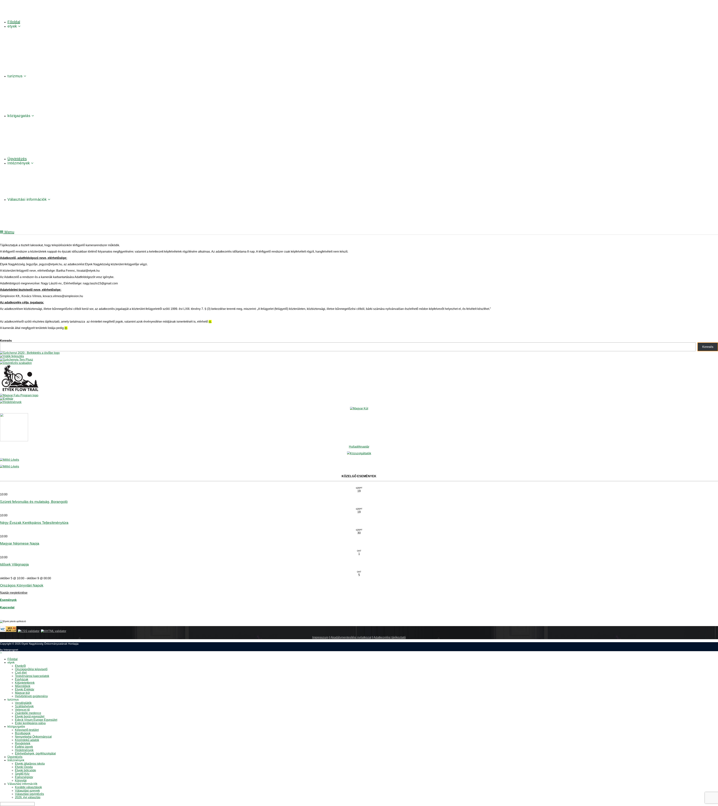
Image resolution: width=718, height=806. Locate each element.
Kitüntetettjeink (25, 682)
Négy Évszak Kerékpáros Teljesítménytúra (34, 523)
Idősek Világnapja (14, 564)
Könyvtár (21, 780)
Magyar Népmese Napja (19, 543)
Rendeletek (22, 743)
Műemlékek (22, 686)
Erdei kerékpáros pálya (30, 723)
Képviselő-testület (27, 729)
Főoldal (12, 659)
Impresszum (320, 637)
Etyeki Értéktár (24, 689)
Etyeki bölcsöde (25, 770)
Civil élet (21, 672)
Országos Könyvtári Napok (21, 585)
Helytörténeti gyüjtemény (31, 696)
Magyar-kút (22, 692)
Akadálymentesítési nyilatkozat (350, 637)
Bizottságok (22, 733)
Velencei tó (22, 709)
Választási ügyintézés (29, 794)
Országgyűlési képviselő (31, 669)
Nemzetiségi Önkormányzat (33, 736)
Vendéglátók (23, 703)
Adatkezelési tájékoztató (389, 637)
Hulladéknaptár (359, 446)
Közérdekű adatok (27, 740)
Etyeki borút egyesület (29, 716)
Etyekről (20, 665)
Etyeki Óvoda (24, 767)
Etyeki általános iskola (30, 763)
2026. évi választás (27, 797)
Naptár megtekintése (13, 592)
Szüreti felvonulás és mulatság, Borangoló (34, 502)
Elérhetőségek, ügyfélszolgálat (35, 753)
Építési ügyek (24, 746)
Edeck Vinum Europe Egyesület (36, 719)
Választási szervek (27, 790)
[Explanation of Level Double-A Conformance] (8, 631)
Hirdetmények (24, 750)
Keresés (6, 340)
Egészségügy (24, 777)
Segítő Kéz (22, 773)
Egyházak (21, 679)
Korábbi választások (28, 787)
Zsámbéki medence (28, 713)
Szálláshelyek (24, 706)
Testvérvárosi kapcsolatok (32, 676)
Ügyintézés (14, 756)
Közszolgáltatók (360, 453)
